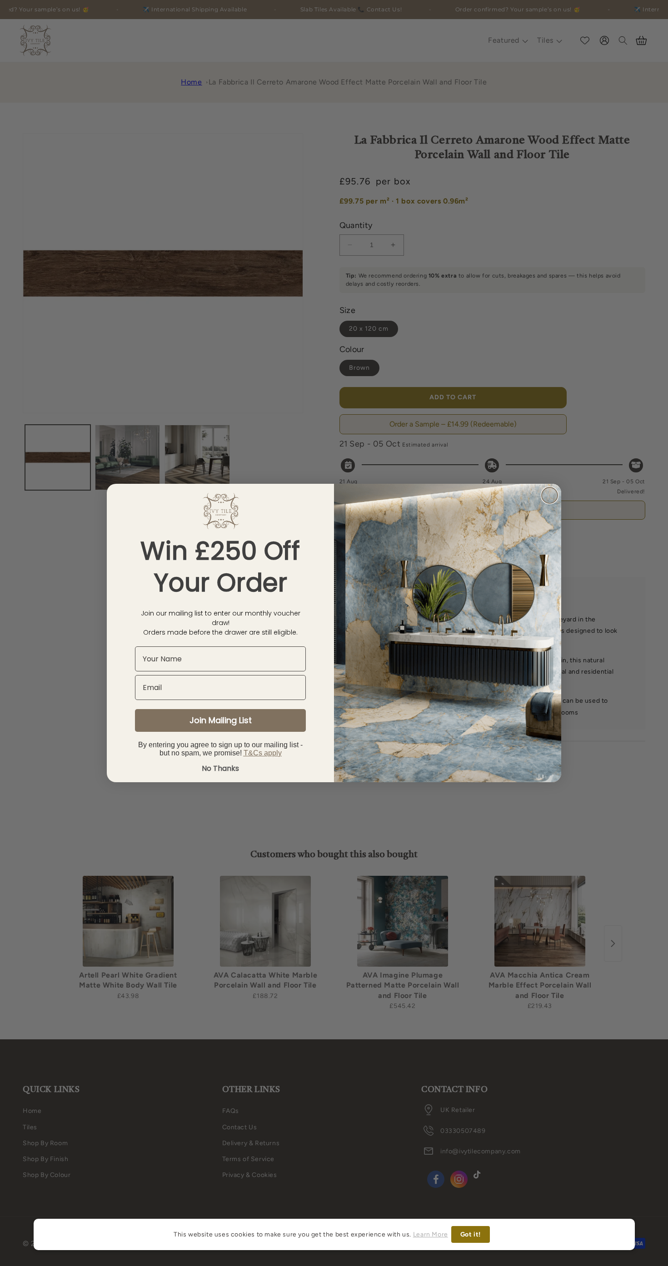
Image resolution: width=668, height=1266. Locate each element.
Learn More (430, 1234)
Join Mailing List (220, 720)
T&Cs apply (263, 753)
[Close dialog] (550, 495)
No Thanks (220, 768)
